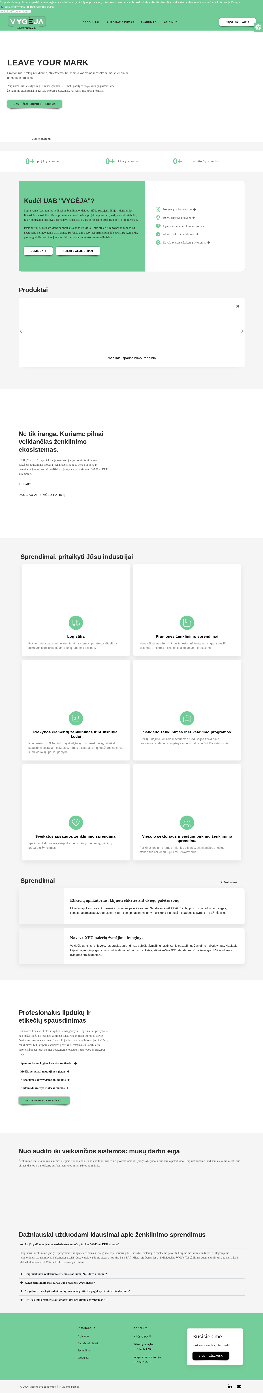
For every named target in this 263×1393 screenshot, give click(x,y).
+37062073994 (142, 1349)
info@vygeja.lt (142, 1336)
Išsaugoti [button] (17, 11)
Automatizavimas (121, 22)
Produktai (91, 22)
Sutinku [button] (26, 11)
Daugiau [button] (236, 2)
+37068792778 (142, 1361)
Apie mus (171, 22)
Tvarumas (148, 22)
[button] (7, 6)
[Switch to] (184, 21)
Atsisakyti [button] (6, 11)
